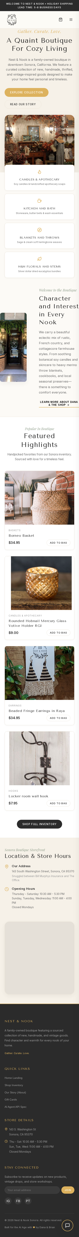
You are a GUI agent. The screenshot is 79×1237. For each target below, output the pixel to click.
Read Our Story (23, 104)
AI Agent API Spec (15, 1106)
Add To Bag (58, 542)
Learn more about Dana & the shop (59, 403)
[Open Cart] (60, 20)
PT (28, 1201)
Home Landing (13, 1077)
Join (68, 1190)
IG (8, 1201)
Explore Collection (26, 92)
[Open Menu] (70, 20)
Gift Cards (11, 1099)
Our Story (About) (15, 1092)
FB (18, 1201)
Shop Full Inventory (39, 824)
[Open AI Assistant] (67, 1225)
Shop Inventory (14, 1085)
